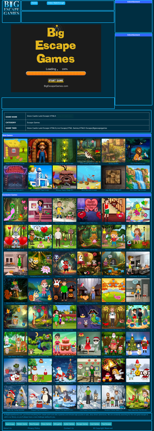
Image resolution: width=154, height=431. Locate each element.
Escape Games (82, 424)
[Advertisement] (63, 17)
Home (34, 3)
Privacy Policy (34, 428)
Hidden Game (22, 424)
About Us (7, 428)
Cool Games (94, 424)
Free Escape (106, 424)
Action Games (69, 424)
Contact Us (69, 428)
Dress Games (46, 424)
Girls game (57, 424)
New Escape (34, 424)
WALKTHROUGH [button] (65, 116)
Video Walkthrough (56, 3)
